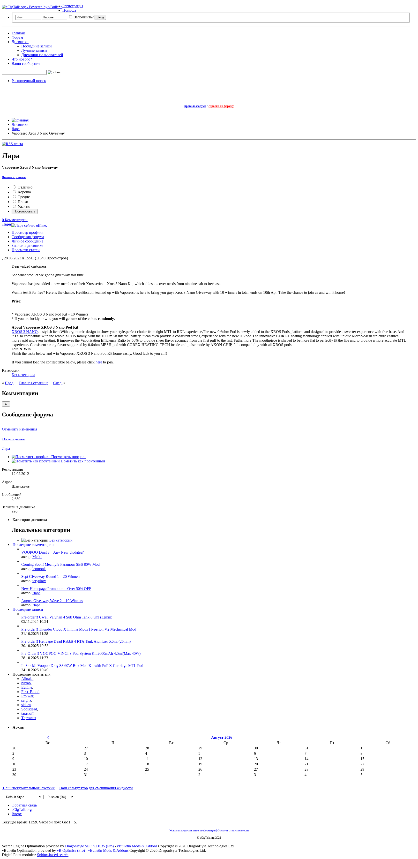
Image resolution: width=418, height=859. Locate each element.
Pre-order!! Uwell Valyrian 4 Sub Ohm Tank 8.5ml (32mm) (66, 617)
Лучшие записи (34, 50)
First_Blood (30, 692)
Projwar (27, 696)
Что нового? (22, 59)
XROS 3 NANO (25, 332)
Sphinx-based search (52, 855)
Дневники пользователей (42, 55)
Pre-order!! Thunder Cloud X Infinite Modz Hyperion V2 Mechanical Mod (78, 629)
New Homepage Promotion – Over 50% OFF (56, 589)
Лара (6, 448)
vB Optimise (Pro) (71, 850)
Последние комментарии (33, 545)
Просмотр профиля (27, 232)
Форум (17, 37)
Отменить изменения (19, 429)
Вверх (17, 814)
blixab (26, 683)
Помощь (69, 10)
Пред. (9, 383)
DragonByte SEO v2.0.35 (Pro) (89, 846)
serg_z (26, 700)
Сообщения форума (28, 237)
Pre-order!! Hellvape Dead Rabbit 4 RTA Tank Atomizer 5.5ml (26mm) (76, 641)
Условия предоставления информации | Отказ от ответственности (209, 830)
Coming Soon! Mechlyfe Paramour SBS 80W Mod (60, 564)
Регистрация (72, 6)
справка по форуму (221, 106)
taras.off (27, 713)
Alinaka (27, 679)
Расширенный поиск (29, 81)
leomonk (39, 569)
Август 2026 (221, 737)
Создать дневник (13, 438)
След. (57, 383)
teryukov (39, 581)
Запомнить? (83, 17)
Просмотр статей (26, 250)
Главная (18, 33)
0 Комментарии (15, 220)
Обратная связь (24, 805)
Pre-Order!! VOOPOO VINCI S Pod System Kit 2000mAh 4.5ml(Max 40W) (81, 653)
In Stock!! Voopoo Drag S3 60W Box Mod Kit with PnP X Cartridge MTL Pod (82, 665)
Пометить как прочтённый (82, 461)
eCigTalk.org (22, 809)
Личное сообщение (27, 241)
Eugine (26, 687)
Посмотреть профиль (68, 457)
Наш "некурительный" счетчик (28, 788)
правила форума (195, 106)
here (99, 362)
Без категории (23, 375)
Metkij (37, 557)
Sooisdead (29, 709)
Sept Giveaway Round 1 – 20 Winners (50, 576)
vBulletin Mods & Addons (137, 846)
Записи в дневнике (27, 245)
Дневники (20, 42)
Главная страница (33, 383)
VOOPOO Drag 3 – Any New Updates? (52, 552)
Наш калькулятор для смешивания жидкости (96, 788)
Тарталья (28, 718)
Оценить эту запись (14, 177)
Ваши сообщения (26, 63)
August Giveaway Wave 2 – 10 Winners (52, 601)
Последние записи (36, 46)
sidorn (26, 705)
